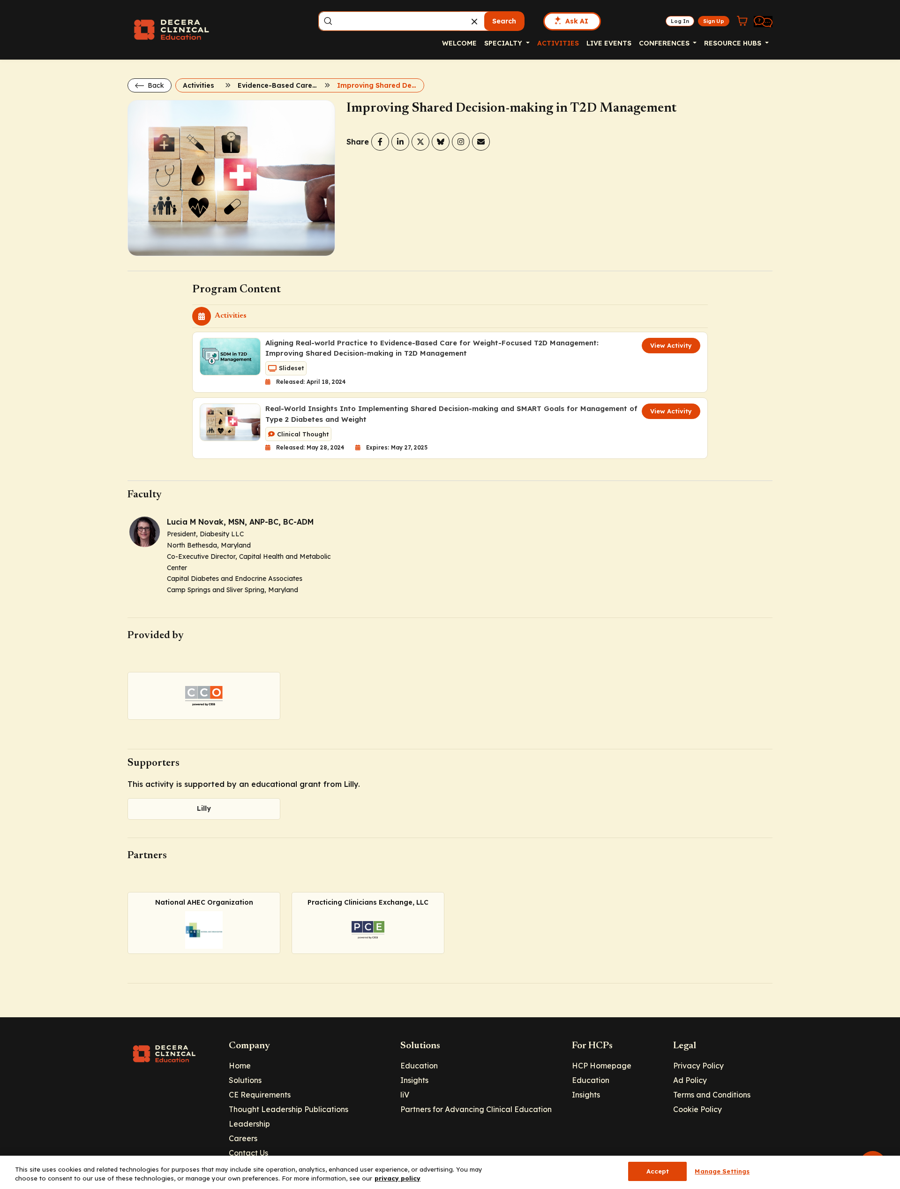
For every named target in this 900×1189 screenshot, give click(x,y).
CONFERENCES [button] (665, 43)
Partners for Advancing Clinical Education (476, 1109)
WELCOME (459, 43)
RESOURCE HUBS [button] (733, 43)
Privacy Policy (698, 1065)
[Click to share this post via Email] (481, 142)
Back (155, 85)
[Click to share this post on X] (420, 142)
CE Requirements (260, 1094)
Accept (657, 1171)
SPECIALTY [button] (504, 43)
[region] (450, 1172)
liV (404, 1094)
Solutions (245, 1080)
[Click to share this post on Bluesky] (441, 142)
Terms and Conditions (711, 1094)
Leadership (249, 1123)
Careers (243, 1138)
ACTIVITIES (558, 43)
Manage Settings (722, 1171)
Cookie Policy (697, 1109)
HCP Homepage (601, 1065)
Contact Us (248, 1153)
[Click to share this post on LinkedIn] (400, 142)
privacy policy (397, 1178)
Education (419, 1065)
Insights (414, 1080)
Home (240, 1065)
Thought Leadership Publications (288, 1109)
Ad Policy (690, 1080)
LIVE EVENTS (608, 43)
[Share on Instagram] (461, 142)
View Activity (671, 345)
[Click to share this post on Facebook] (380, 142)
